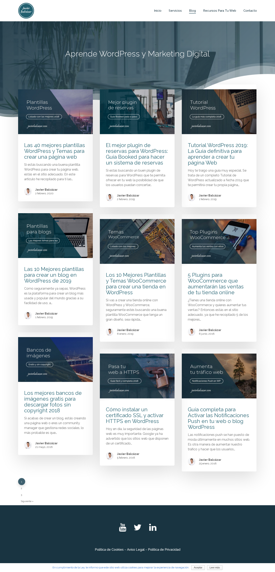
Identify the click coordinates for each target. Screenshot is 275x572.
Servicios (175, 10)
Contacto (250, 10)
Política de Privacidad (164, 549)
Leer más (215, 567)
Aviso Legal (136, 549)
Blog (192, 10)
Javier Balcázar (46, 189)
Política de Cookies (109, 549)
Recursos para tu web (219, 10)
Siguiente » (27, 501)
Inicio (157, 10)
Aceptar (198, 567)
